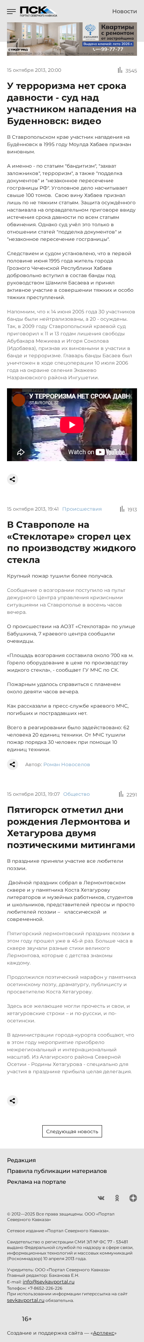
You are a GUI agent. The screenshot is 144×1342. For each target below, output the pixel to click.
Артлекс (103, 1333)
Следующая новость (72, 1131)
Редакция (21, 1160)
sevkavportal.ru (25, 1300)
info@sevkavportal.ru (48, 1282)
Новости (124, 11)
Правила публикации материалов (57, 1171)
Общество (76, 794)
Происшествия (82, 508)
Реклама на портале (36, 1182)
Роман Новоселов (66, 764)
